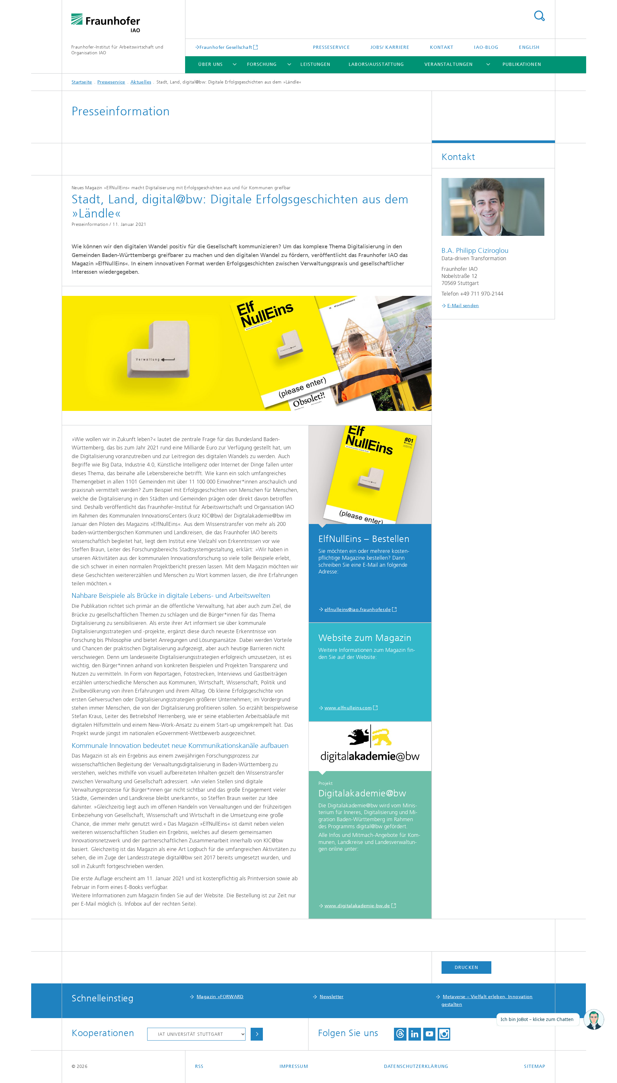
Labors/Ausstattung (376, 64)
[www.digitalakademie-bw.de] (370, 748)
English (529, 47)
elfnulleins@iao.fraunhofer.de (358, 609)
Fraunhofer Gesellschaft (226, 47)
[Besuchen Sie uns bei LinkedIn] (414, 1034)
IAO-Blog (486, 47)
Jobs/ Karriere (390, 47)
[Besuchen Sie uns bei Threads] (400, 1034)
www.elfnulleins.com (348, 708)
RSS (199, 1066)
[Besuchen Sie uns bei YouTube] (429, 1034)
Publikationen (522, 64)
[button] (594, 1020)
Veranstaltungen (449, 64)
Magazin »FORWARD (220, 996)
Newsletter (332, 996)
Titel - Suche (539, 16)
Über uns (210, 64)
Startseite (82, 82)
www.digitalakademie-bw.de (357, 906)
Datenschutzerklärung (416, 1066)
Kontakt (441, 47)
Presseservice (331, 47)
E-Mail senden (463, 305)
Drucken (466, 967)
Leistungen (315, 64)
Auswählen (257, 1034)
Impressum (294, 1066)
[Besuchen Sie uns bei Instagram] (444, 1034)
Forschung (262, 64)
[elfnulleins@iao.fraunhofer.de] (370, 477)
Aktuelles (140, 82)
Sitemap (534, 1066)
